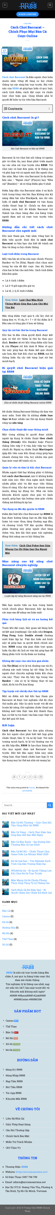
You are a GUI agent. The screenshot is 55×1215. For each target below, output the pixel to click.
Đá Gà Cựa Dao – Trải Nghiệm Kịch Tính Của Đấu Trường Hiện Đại (31, 862)
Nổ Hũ (5, 933)
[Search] (50, 5)
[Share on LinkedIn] (40, 777)
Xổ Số (5, 944)
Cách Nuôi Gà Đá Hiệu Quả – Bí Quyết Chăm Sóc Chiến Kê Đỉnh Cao (31, 891)
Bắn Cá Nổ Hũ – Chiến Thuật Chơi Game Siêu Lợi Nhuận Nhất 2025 (30, 853)
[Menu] (4, 5)
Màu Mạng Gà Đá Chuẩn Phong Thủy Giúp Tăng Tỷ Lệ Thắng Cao (30, 881)
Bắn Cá (6, 910)
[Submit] (50, 805)
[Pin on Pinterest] (35, 777)
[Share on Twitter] (24, 777)
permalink (27, 790)
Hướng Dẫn (8, 927)
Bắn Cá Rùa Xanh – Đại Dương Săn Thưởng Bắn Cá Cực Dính (30, 843)
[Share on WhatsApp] (14, 777)
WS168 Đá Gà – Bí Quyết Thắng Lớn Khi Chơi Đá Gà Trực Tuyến (31, 872)
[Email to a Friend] (30, 777)
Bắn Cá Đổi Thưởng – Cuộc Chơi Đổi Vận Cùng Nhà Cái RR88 (31, 824)
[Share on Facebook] (19, 777)
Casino (27, 23)
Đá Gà (5, 922)
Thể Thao (7, 938)
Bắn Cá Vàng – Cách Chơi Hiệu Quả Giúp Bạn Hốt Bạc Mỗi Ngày (31, 833)
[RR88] (27, 5)
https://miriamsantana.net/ (32, 1171)
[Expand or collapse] (49, 108)
